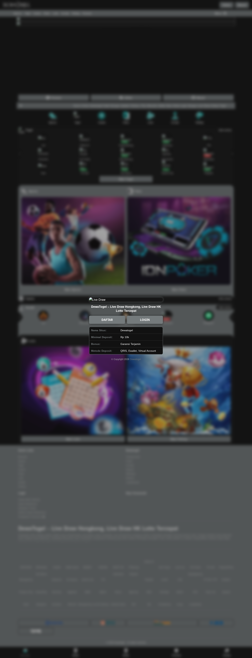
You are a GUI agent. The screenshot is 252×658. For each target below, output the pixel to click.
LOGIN (145, 320)
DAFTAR (107, 320)
